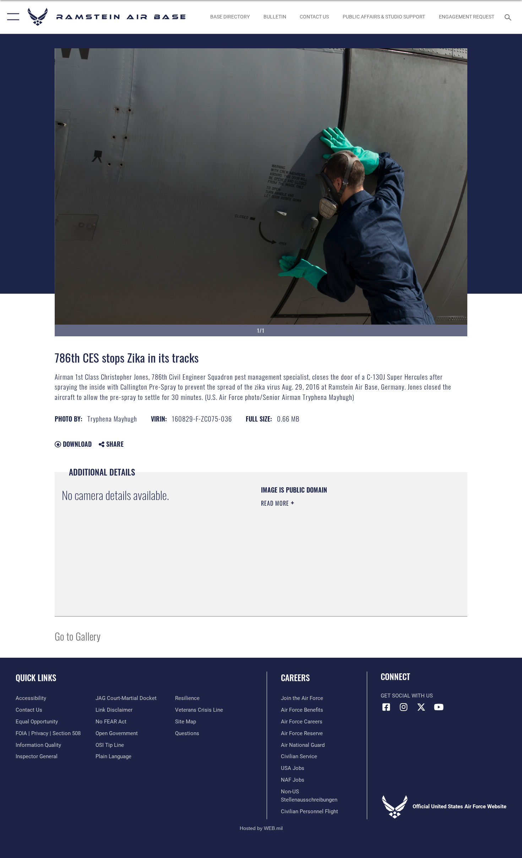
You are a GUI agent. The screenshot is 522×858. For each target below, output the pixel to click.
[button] (11, 17)
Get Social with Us (407, 696)
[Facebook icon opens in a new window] (386, 707)
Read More (276, 503)
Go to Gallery (77, 636)
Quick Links (36, 678)
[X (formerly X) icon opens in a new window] (421, 707)
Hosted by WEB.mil (261, 828)
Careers (295, 678)
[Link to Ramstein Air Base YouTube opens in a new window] (438, 707)
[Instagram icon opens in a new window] (403, 707)
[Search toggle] (509, 17)
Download (76, 444)
